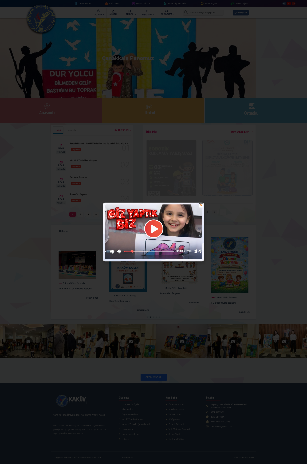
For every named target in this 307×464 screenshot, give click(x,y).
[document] (153, 232)
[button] (201, 205)
